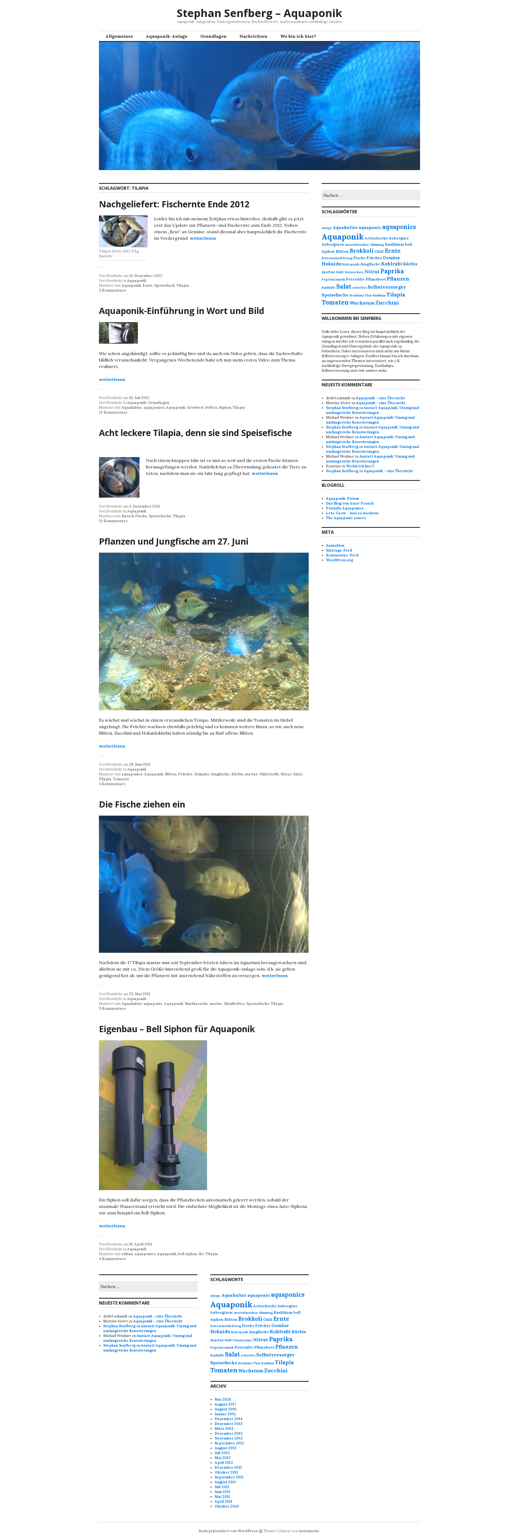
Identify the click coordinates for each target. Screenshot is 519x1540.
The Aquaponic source (346, 518)
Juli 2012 (222, 1453)
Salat (297, 774)
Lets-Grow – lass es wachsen (352, 513)
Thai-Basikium (375, 295)
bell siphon (187, 1254)
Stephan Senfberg (342, 408)
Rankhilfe (328, 287)
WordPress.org (339, 560)
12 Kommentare (113, 412)
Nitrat (286, 774)
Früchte (185, 774)
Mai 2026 (223, 1399)
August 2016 (226, 1409)
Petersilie (355, 279)
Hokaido (201, 774)
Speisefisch (164, 285)
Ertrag (347, 258)
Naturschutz (354, 272)
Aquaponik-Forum (342, 498)
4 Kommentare (112, 1259)
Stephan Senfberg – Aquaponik (259, 12)
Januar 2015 (225, 1414)
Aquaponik (136, 280)
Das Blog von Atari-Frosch (350, 503)
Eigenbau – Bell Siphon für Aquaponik (177, 1029)
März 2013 (224, 1428)
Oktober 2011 (226, 1472)
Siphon (225, 407)
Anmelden (335, 545)
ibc (201, 1254)
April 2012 (224, 1462)
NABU (340, 272)
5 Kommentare (112, 784)
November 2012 (229, 1438)
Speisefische (160, 516)
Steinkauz (356, 295)
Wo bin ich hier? (298, 36)
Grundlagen (213, 36)
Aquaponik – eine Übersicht (380, 398)
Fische (359, 257)
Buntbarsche (196, 1003)
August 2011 (225, 1482)
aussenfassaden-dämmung (364, 244)
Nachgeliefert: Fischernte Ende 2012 (174, 204)
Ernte (147, 285)
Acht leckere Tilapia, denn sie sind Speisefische (195, 432)
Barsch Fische (134, 516)
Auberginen (333, 244)
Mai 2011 (222, 1496)
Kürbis (237, 774)
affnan (127, 1254)
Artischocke (376, 238)
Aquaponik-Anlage (166, 36)
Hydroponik (350, 264)
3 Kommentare (112, 290)
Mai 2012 (223, 1457)
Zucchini (387, 302)
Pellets (211, 407)
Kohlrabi (391, 264)
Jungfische (220, 774)
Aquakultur (132, 407)
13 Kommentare (113, 521)
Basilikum (394, 244)
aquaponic (153, 1003)
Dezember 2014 (228, 1419)
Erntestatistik (332, 258)
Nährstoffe (269, 774)
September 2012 (229, 1443)
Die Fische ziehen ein (142, 804)
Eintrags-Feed (339, 550)
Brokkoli (362, 250)
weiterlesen (203, 238)
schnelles (359, 287)
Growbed (195, 407)
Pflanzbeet (375, 279)
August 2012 (226, 1448)
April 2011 (223, 1501)
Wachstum (362, 303)
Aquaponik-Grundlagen (148, 402)
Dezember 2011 (228, 1467)
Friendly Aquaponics (345, 508)
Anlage (327, 228)
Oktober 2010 (227, 1506)
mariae (251, 774)
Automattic (309, 1531)
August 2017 (225, 1404)
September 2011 (229, 1477)
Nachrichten (253, 36)
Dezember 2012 (228, 1433)
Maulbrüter (234, 1003)
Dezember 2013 (228, 1423)
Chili (379, 251)
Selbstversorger (387, 287)
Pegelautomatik (333, 279)
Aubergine (399, 238)
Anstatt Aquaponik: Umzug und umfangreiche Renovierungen (372, 410)
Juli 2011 (222, 1487)
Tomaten (121, 779)
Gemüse (391, 257)
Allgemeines (119, 36)
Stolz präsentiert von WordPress (228, 1531)
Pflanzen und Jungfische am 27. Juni (173, 541)
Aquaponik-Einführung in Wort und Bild (181, 310)
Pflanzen (398, 278)
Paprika (392, 271)
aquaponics (154, 407)
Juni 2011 (222, 1492)
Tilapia (183, 285)
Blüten (171, 774)
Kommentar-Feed (342, 555)
